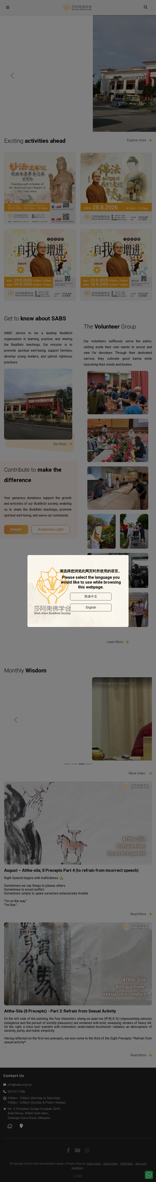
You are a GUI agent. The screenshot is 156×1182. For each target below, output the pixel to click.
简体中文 (90, 596)
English (91, 607)
